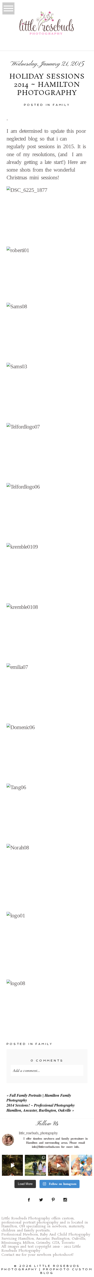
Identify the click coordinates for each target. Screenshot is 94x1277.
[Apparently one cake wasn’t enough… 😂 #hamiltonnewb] (81, 1165)
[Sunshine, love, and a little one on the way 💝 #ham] (12, 1165)
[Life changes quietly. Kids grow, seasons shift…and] (35, 1165)
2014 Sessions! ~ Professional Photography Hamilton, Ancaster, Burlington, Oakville (41, 1107)
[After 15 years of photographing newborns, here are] (58, 1165)
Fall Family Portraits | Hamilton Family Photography (39, 1098)
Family (61, 105)
